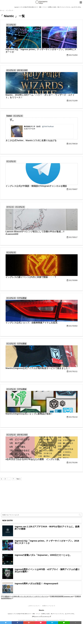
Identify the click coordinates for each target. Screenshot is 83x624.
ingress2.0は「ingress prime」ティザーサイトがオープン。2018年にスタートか (47, 542)
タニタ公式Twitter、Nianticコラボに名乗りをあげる (31, 140)
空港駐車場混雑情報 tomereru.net (61, 596)
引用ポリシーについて (48, 606)
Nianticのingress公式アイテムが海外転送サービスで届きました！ (38, 368)
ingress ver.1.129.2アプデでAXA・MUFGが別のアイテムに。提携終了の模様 (47, 527)
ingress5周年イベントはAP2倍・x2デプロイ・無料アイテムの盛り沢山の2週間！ (47, 570)
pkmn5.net (37, 616)
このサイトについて (34, 606)
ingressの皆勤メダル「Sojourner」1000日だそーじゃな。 (43, 555)
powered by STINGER (58, 620)
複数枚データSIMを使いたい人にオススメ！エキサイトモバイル (26, 596)
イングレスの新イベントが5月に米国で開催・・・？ (31, 277)
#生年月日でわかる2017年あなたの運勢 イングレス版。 (33, 459)
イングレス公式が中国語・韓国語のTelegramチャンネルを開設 (36, 186)
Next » (19, 479)
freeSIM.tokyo (46, 616)
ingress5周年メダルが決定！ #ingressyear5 (36, 583)
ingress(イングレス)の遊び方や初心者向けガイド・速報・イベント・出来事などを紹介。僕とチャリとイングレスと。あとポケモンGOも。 (41, 613)
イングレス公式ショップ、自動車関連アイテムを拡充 (31, 322)
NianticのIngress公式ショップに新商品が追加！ (29, 414)
